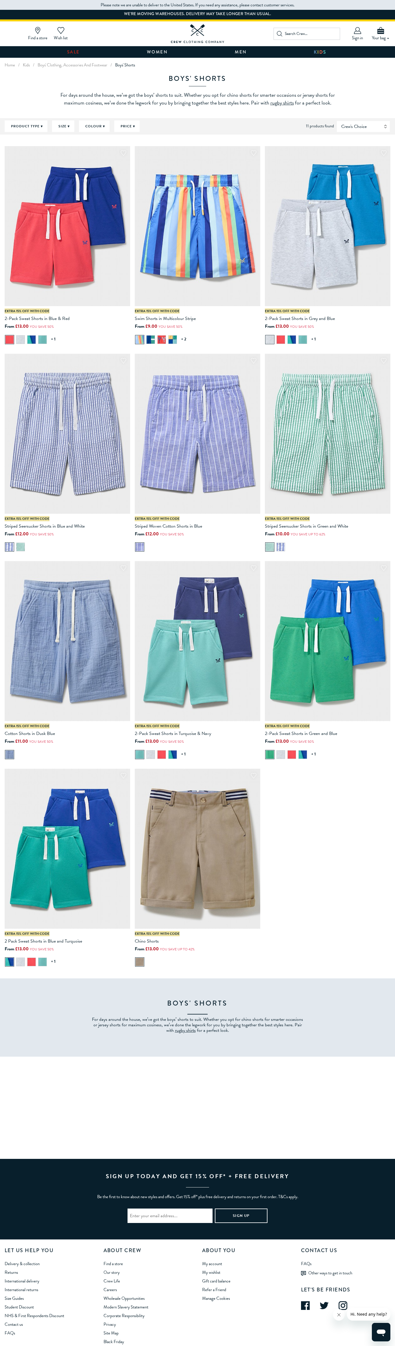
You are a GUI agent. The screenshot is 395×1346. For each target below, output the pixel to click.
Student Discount (19, 1307)
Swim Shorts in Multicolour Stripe (165, 318)
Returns (11, 1272)
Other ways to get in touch (330, 1273)
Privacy (110, 1324)
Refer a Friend (214, 1290)
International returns (21, 1290)
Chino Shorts (147, 941)
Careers (110, 1290)
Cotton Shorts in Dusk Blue (30, 733)
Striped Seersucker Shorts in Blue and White (45, 526)
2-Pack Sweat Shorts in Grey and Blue (300, 318)
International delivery (22, 1281)
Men (241, 52)
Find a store (113, 1264)
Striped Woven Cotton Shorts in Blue (168, 526)
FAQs (10, 1333)
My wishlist (211, 1272)
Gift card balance (216, 1281)
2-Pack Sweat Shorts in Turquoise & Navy (173, 733)
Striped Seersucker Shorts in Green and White (306, 526)
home (10, 65)
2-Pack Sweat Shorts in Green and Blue (301, 733)
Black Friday (114, 1341)
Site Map (111, 1333)
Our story (112, 1272)
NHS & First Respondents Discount (34, 1316)
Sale (73, 52)
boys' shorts (125, 65)
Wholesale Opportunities (124, 1298)
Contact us (14, 1324)
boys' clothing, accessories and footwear (72, 65)
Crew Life (112, 1281)
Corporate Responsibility (124, 1316)
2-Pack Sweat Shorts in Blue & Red (37, 318)
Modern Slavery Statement (126, 1307)
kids (26, 65)
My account (212, 1264)
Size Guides (14, 1298)
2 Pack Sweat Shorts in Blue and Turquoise (43, 941)
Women (157, 52)
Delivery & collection (22, 1264)
